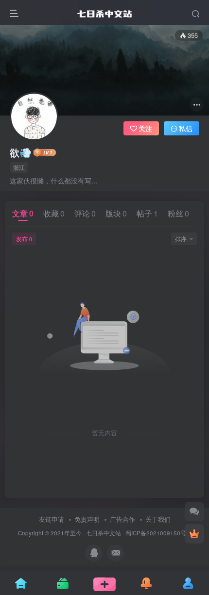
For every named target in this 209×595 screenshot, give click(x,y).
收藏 (54, 213)
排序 (181, 238)
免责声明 (87, 519)
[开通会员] (194, 534)
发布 (24, 238)
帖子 (147, 213)
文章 (23, 213)
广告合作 (122, 519)
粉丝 (178, 213)
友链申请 (51, 519)
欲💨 (21, 152)
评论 (85, 213)
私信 (185, 128)
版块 (116, 213)
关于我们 (158, 519)
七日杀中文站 (103, 533)
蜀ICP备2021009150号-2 (158, 533)
